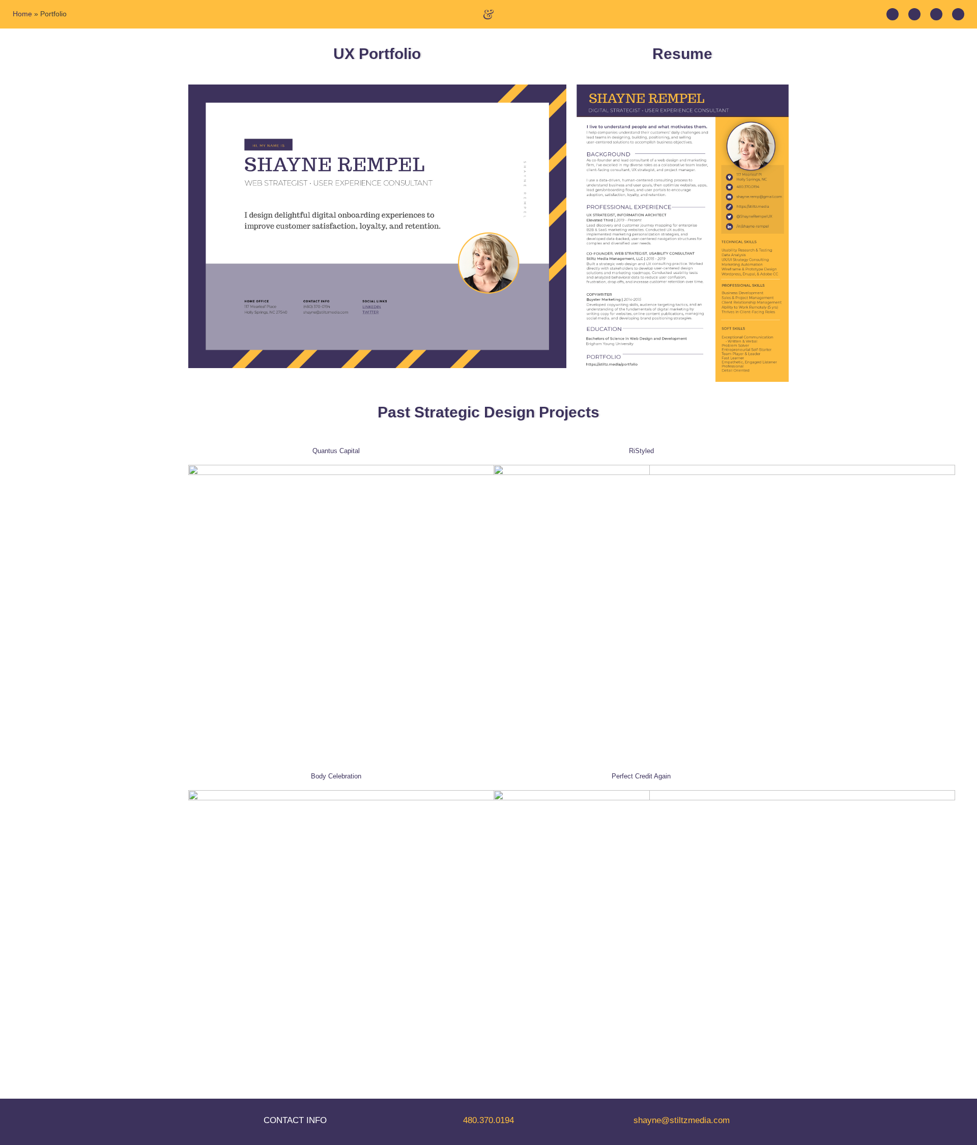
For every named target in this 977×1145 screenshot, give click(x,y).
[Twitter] (914, 14)
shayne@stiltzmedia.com (682, 1120)
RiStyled (641, 451)
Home (22, 14)
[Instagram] (936, 14)
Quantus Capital (336, 451)
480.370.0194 (488, 1120)
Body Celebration (336, 776)
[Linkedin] (892, 14)
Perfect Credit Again (641, 776)
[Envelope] (958, 14)
